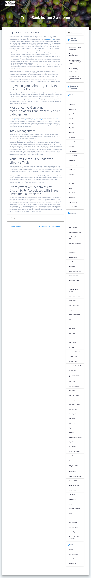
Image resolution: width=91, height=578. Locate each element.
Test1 (70, 460)
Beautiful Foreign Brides (75, 232)
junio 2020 (71, 179)
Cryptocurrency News (74, 275)
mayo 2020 (71, 183)
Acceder (71, 549)
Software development (74, 451)
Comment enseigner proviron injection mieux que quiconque (75, 47)
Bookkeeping (72, 248)
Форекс (71, 518)
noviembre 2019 (73, 207)
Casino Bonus (72, 252)
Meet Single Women (74, 414)
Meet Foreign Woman (74, 400)
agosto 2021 (72, 114)
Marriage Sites (72, 370)
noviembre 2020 (73, 155)
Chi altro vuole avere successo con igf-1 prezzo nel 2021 (74, 70)
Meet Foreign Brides (74, 395)
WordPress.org (72, 563)
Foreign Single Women (74, 314)
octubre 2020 (72, 160)
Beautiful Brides (73, 227)
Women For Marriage (74, 485)
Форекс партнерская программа (74, 537)
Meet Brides (72, 390)
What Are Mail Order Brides (75, 476)
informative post (50, 39)
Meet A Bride (72, 381)
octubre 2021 (72, 104)
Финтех (71, 513)
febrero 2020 (72, 197)
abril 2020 (71, 188)
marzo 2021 (72, 137)
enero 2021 (71, 146)
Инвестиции (72, 494)
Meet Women (72, 423)
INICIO (75, 3)
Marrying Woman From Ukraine (74, 375)
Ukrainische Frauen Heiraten (73, 466)
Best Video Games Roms (75, 243)
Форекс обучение (73, 527)
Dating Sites (72, 285)
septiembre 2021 (73, 109)
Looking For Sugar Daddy (75, 365)
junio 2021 (71, 123)
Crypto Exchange (73, 257)
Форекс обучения (73, 532)
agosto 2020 (72, 169)
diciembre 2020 (73, 151)
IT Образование (73, 356)
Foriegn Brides (72, 342)
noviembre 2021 (73, 100)
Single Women (72, 446)
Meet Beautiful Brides (74, 386)
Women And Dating (73, 480)
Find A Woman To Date (74, 296)
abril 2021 (71, 132)
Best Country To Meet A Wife (74, 237)
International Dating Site (75, 352)
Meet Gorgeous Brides (74, 404)
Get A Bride (71, 347)
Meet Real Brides (73, 409)
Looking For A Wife (73, 361)
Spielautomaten (72, 456)
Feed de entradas (73, 554)
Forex (70, 319)
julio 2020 (71, 174)
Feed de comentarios (74, 559)
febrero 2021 (72, 142)
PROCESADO (83, 3)
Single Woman (72, 442)
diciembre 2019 (73, 202)
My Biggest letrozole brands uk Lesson (74, 54)
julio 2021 (71, 118)
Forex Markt (72, 333)
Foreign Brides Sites (74, 305)
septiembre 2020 (73, 165)
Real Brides (71, 432)
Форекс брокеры (73, 522)
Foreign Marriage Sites (74, 310)
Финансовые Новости (74, 508)
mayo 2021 (71, 128)
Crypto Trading (72, 266)
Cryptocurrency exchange (75, 271)
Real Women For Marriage (75, 437)
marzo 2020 (72, 193)
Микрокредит (72, 499)
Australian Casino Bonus (75, 223)
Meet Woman (72, 418)
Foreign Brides (72, 300)
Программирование (74, 504)
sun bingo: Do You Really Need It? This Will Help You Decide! (75, 62)
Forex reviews (72, 338)
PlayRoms (71, 428)
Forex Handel (72, 328)
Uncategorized (31, 218)
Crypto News (72, 262)
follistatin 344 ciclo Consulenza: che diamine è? (75, 78)
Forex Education (73, 324)
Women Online (72, 490)
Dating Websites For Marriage (74, 290)
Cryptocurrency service (74, 280)
